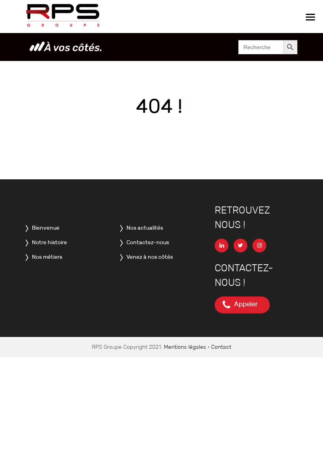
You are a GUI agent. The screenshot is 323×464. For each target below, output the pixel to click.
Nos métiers (45, 256)
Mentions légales (185, 346)
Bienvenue (43, 227)
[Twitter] (242, 245)
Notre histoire (47, 242)
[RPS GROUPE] (63, 16)
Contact (221, 346)
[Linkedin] (223, 245)
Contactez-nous (146, 242)
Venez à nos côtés (148, 256)
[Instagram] (261, 245)
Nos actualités (143, 227)
